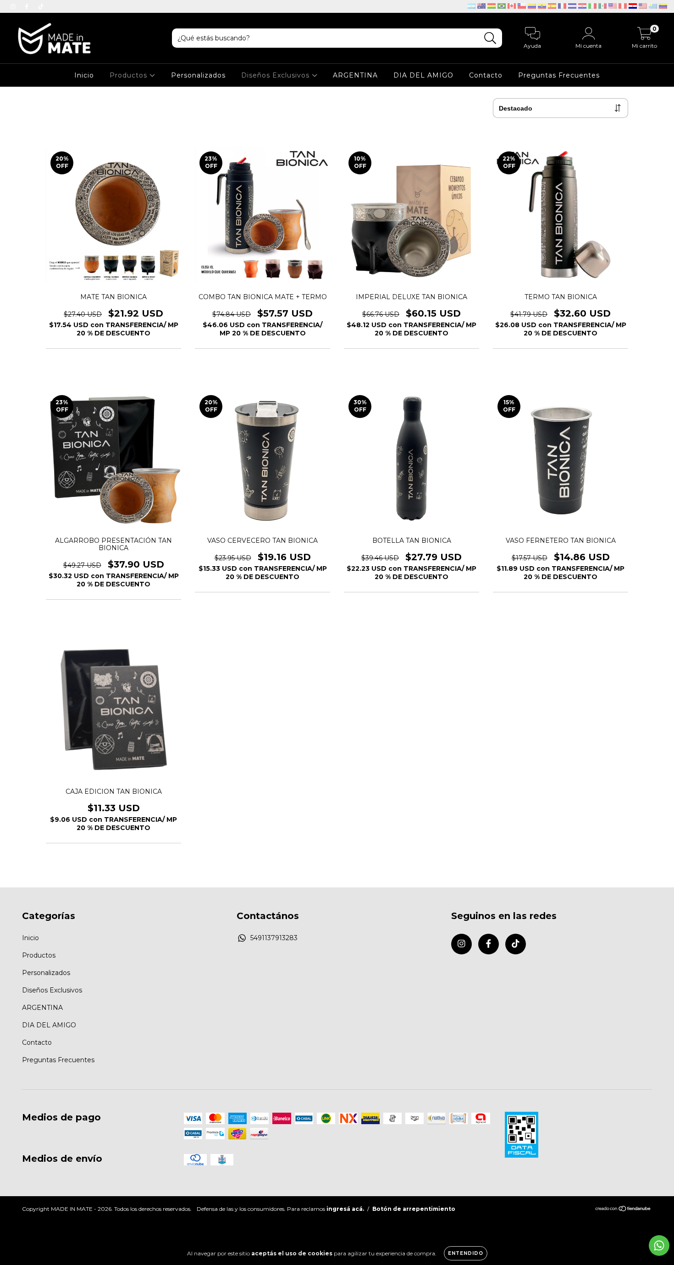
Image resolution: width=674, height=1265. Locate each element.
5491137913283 (274, 938)
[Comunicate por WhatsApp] (659, 1245)
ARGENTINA (355, 75)
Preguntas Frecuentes (559, 75)
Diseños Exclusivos (276, 75)
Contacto (486, 75)
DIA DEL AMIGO (423, 75)
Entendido (465, 1253)
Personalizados (198, 75)
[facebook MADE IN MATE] (27, 6)
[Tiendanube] (623, 1209)
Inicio (84, 75)
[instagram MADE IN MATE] (14, 6)
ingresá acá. (345, 1208)
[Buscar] (490, 38)
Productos (129, 75)
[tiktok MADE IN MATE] (41, 6)
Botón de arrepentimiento (413, 1208)
